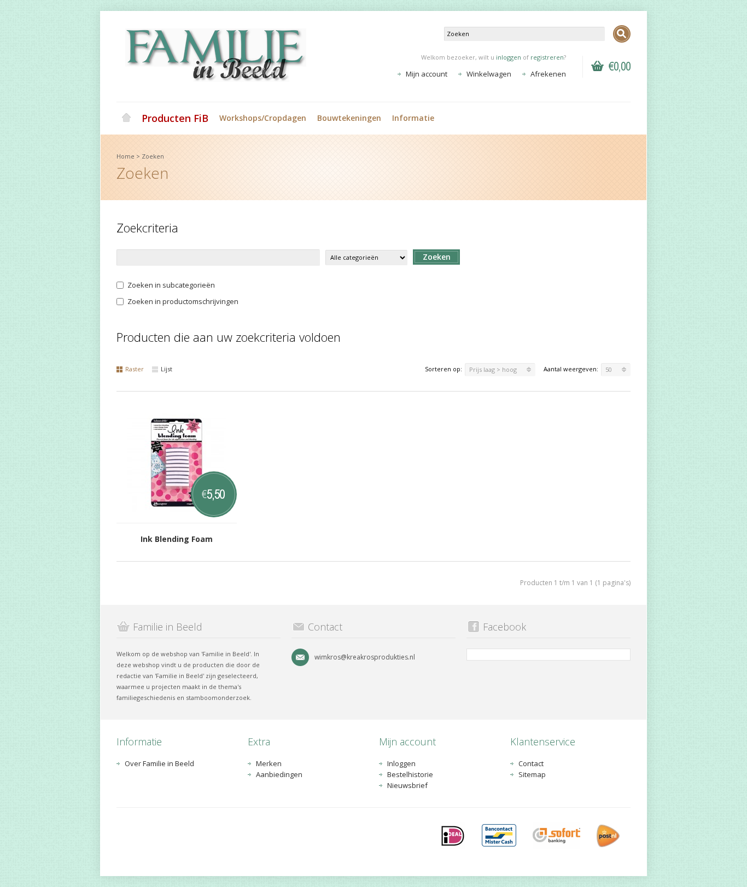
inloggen (508, 57)
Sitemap (532, 774)
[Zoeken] (622, 34)
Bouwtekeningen (349, 118)
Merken (269, 763)
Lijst (166, 369)
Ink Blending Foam (177, 539)
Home (126, 118)
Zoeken (153, 156)
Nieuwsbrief (407, 785)
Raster (134, 369)
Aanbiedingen (279, 774)
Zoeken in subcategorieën (171, 285)
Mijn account (426, 74)
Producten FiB (175, 118)
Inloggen (401, 763)
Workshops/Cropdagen (262, 118)
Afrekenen (548, 74)
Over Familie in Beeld (159, 763)
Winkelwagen (488, 74)
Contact (531, 763)
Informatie (413, 118)
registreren (547, 57)
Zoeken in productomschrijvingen (182, 301)
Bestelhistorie (410, 774)
